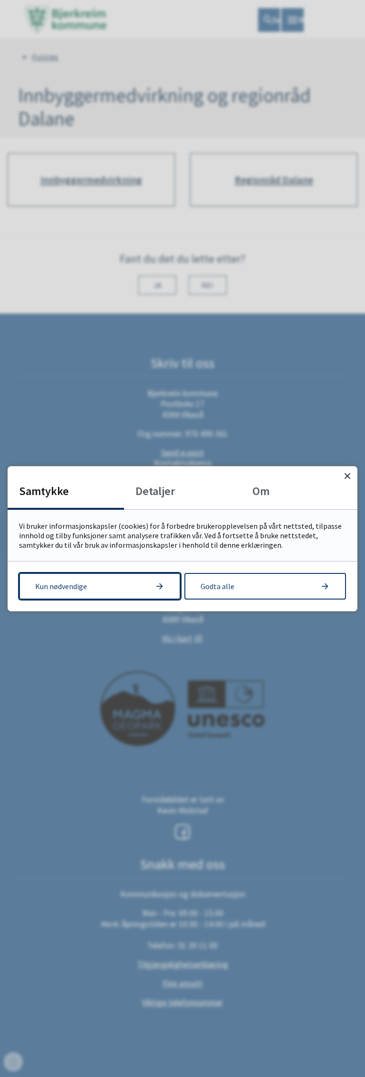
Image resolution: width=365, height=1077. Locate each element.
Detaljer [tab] (155, 491)
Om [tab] (260, 491)
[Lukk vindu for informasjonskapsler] (347, 476)
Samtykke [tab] (44, 491)
